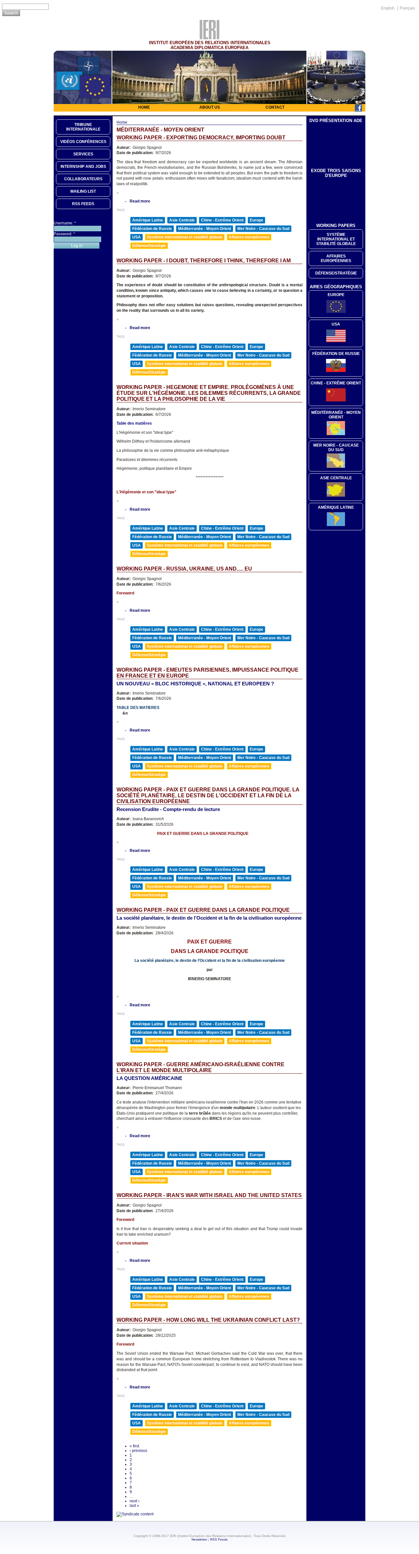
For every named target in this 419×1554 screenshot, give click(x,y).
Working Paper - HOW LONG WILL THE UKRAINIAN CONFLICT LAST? (208, 1320)
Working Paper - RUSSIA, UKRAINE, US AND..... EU (184, 569)
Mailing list (83, 191)
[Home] (209, 37)
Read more (140, 201)
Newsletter (199, 1539)
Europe (256, 220)
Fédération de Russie (152, 228)
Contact (274, 107)
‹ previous (138, 1450)
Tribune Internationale (83, 127)
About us (209, 107)
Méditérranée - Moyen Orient (336, 414)
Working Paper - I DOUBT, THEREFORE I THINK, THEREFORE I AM (204, 260)
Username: (65, 223)
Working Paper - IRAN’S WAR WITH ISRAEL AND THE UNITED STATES (209, 1195)
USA (136, 237)
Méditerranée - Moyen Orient (204, 228)
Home (144, 107)
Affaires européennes (249, 237)
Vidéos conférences (83, 141)
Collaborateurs (83, 179)
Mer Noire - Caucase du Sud (263, 228)
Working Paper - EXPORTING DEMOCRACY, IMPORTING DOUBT (201, 137)
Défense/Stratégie (149, 245)
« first (134, 1446)
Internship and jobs (83, 166)
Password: (64, 234)
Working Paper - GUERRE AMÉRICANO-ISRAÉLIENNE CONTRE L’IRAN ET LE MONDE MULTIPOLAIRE (200, 1067)
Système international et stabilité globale (185, 237)
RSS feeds (83, 204)
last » (134, 1505)
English (387, 8)
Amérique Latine (147, 220)
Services (83, 154)
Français (407, 8)
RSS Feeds (219, 1539)
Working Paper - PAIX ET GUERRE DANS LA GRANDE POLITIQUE (203, 910)
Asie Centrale (182, 220)
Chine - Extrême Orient (222, 220)
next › (134, 1501)
